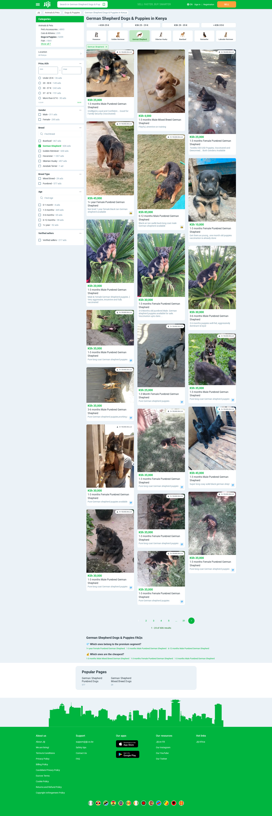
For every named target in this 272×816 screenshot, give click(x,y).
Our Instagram (163, 747)
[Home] (47, 4)
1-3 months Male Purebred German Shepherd (146, 648)
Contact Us (81, 753)
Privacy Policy (42, 759)
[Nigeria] (90, 803)
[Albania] (173, 803)
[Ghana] (113, 803)
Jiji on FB (160, 742)
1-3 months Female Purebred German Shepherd (152, 658)
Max (65, 69)
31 (184, 620)
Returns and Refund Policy (49, 787)
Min (41, 69)
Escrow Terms (43, 775)
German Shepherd (96, 47)
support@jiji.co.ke (84, 742)
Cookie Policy (42, 781)
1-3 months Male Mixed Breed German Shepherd (107, 658)
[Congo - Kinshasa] (158, 803)
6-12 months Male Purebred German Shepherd (188, 648)
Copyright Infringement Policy (50, 792)
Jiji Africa (200, 742)
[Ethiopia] (120, 803)
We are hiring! (42, 747)
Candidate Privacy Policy (48, 770)
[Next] (191, 621)
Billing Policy (42, 764)
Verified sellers (54, 240)
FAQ (78, 759)
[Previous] (131, 621)
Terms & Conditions (45, 753)
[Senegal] (128, 803)
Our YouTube (162, 753)
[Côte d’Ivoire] (136, 803)
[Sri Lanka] (151, 803)
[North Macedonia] (181, 803)
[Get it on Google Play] (127, 755)
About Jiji (40, 742)
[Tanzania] (105, 803)
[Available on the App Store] (127, 744)
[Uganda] (98, 803)
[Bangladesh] (143, 803)
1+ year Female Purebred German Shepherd (105, 648)
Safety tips (81, 747)
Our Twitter (161, 759)
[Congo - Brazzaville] (166, 803)
